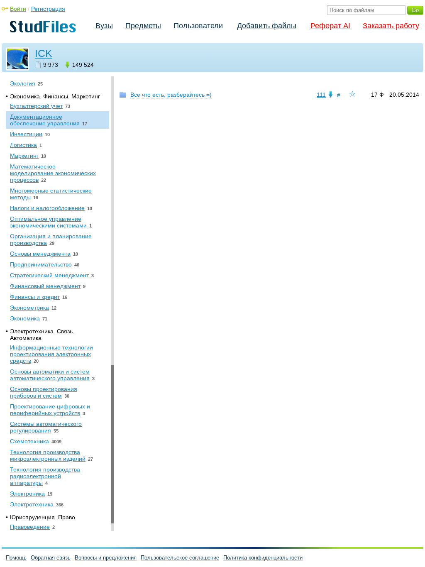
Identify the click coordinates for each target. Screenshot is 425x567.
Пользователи (198, 26)
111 (321, 94)
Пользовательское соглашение (180, 558)
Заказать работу (391, 26)
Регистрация (48, 8)
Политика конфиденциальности (263, 558)
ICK (43, 53)
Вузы (104, 26)
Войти (18, 8)
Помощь (16, 558)
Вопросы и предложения (106, 558)
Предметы (143, 26)
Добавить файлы (266, 26)
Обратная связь (51, 558)
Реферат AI (330, 26)
